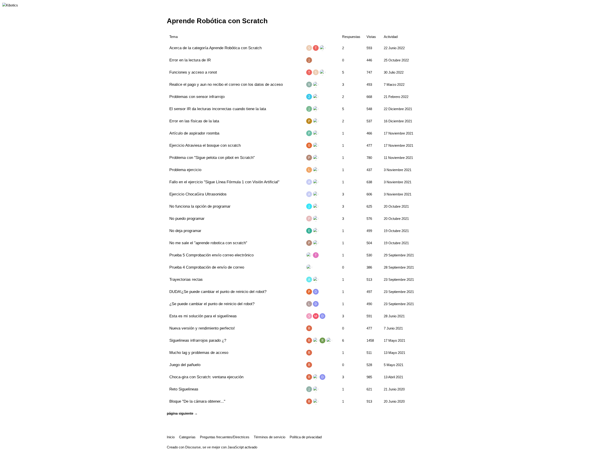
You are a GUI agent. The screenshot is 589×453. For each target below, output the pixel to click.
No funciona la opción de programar (200, 206)
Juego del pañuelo (184, 364)
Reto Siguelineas (183, 389)
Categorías (187, 437)
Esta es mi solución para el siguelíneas (203, 316)
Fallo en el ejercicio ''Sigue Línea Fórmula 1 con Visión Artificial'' (224, 182)
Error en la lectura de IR (190, 60)
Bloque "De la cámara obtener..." (197, 401)
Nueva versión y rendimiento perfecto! (202, 328)
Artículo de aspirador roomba (194, 133)
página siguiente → (182, 413)
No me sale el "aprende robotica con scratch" (208, 243)
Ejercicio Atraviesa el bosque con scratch (205, 145)
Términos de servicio (269, 437)
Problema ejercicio (185, 169)
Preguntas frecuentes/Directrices (224, 437)
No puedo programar (187, 218)
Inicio (171, 437)
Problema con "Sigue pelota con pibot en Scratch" (212, 157)
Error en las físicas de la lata (194, 121)
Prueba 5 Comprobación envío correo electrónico (211, 255)
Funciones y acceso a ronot (193, 72)
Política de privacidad (306, 437)
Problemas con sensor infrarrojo (197, 96)
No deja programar (185, 230)
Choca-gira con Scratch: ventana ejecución (206, 377)
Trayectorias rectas (186, 279)
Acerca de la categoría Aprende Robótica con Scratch (215, 48)
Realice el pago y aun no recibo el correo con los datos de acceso (226, 84)
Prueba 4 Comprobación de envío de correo (206, 267)
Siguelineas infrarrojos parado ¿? (197, 340)
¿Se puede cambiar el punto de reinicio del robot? (211, 303)
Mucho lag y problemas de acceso (198, 352)
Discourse (193, 447)
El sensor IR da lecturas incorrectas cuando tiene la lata (217, 108)
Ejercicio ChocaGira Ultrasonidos (198, 194)
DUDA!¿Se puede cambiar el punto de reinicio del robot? (217, 291)
